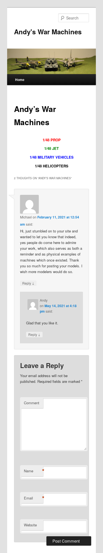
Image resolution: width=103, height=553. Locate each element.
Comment (31, 402)
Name (33, 471)
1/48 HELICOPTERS (51, 166)
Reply (28, 282)
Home (19, 79)
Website (30, 524)
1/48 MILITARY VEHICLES (52, 157)
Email (33, 498)
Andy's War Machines (48, 31)
